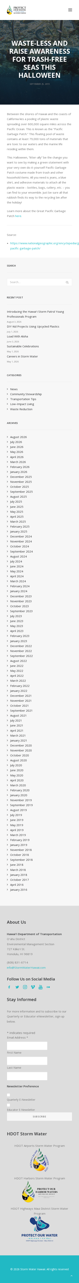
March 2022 (18, 680)
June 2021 (16, 725)
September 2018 (21, 860)
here (18, 216)
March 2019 (18, 835)
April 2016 (17, 885)
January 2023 (18, 641)
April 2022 (17, 676)
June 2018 (16, 865)
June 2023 (16, 621)
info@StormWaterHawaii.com (26, 967)
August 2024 (18, 556)
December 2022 (21, 646)
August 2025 (18, 496)
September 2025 (21, 491)
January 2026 (18, 472)
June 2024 (16, 566)
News (14, 389)
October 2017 (19, 880)
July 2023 (16, 616)
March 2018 (18, 870)
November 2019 (21, 800)
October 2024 (19, 546)
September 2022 (21, 656)
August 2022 (18, 661)
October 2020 (19, 755)
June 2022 (16, 666)
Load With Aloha (17, 336)
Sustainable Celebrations (23, 346)
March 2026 (18, 462)
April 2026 (17, 457)
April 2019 (17, 830)
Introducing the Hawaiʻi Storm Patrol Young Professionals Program (35, 314)
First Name (14, 1052)
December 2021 (21, 696)
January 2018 (18, 875)
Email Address (17, 1037)
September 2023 (21, 611)
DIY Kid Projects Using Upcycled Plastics (33, 326)
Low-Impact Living (22, 404)
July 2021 (16, 720)
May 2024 (16, 571)
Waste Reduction (21, 409)
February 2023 (20, 636)
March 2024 (18, 581)
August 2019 (18, 810)
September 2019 (21, 805)
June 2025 (16, 507)
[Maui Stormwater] (40, 1229)
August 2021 (18, 715)
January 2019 (18, 845)
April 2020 (17, 780)
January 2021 (18, 740)
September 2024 (21, 551)
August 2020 (18, 760)
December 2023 (21, 596)
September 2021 (21, 710)
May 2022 (16, 671)
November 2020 (21, 750)
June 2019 (16, 820)
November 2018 (21, 850)
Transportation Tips (23, 399)
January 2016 (18, 889)
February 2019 (20, 840)
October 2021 (19, 705)
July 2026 (16, 442)
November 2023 (21, 601)
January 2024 (18, 591)
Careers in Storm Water (22, 356)
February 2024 (20, 586)
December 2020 (21, 745)
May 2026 (16, 452)
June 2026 (16, 447)
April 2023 (17, 631)
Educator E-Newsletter (21, 1110)
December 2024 (21, 536)
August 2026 (18, 437)
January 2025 (18, 531)
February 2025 (20, 526)
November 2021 (21, 700)
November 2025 (21, 482)
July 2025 (16, 501)
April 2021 (17, 730)
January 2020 (18, 795)
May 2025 (16, 511)
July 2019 (16, 815)
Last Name (14, 1067)
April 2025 (17, 516)
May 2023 (16, 626)
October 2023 (19, 606)
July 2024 (16, 561)
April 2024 (17, 576)
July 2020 (16, 765)
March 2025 (18, 521)
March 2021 (18, 735)
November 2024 (21, 541)
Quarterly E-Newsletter (21, 1099)
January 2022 (18, 691)
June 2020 (16, 770)
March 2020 (18, 785)
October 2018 (19, 855)
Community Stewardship (26, 394)
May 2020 (16, 775)
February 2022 (20, 686)
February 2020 (20, 790)
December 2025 (21, 477)
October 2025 (19, 487)
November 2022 (21, 651)
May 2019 (16, 825)
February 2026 (20, 467)
